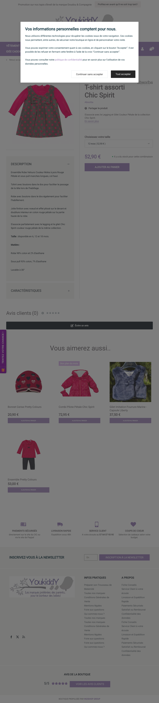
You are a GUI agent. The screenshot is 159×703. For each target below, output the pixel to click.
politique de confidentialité (68, 59)
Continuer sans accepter (89, 74)
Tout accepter (123, 74)
